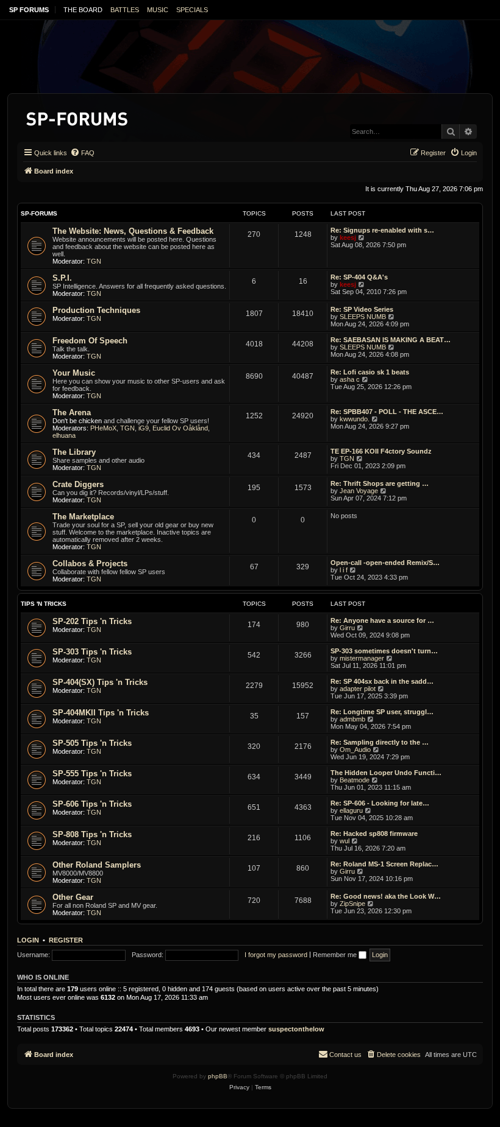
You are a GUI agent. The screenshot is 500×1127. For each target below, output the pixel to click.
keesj (348, 237)
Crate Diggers (78, 484)
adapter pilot (358, 688)
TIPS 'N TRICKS (43, 603)
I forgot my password (276, 954)
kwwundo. (355, 419)
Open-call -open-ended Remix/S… (385, 562)
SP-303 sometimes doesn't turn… (384, 651)
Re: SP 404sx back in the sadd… (382, 681)
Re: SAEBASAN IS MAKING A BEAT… (390, 339)
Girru (347, 627)
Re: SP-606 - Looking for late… (379, 803)
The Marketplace (83, 516)
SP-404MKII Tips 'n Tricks (100, 712)
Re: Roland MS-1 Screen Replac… (384, 864)
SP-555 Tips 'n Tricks (92, 773)
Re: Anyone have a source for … (382, 620)
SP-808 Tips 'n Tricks (92, 834)
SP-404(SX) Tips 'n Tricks (100, 682)
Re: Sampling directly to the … (379, 742)
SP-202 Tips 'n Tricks (92, 621)
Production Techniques (96, 310)
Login (28, 940)
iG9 (143, 428)
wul (344, 840)
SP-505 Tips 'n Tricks (92, 743)
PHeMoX (103, 428)
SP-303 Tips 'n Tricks (92, 651)
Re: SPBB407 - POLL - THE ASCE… (386, 411)
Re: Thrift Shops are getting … (379, 483)
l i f (344, 570)
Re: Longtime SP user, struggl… (382, 711)
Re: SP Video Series (361, 309)
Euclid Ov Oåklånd (180, 428)
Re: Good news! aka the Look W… (385, 896)
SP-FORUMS (39, 213)
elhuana (64, 435)
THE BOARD (82, 9)
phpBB (217, 1076)
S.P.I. (62, 278)
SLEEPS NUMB (363, 316)
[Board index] (77, 116)
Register (66, 940)
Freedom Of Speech (89, 340)
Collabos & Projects (89, 563)
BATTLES (124, 9)
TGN (94, 261)
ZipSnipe (352, 903)
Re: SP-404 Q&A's (359, 277)
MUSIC (157, 9)
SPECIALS (192, 9)
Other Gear (72, 897)
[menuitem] (82, 153)
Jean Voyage (359, 490)
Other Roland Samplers (96, 864)
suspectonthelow (296, 1029)
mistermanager (362, 658)
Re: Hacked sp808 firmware (374, 833)
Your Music (73, 372)
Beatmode (355, 780)
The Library (74, 452)
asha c (350, 379)
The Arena (71, 412)
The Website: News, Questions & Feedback (132, 231)
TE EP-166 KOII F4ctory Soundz (381, 451)
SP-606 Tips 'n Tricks (92, 804)
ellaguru (351, 810)
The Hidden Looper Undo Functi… (385, 772)
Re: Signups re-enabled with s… (382, 230)
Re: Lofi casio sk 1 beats (369, 372)
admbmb (352, 719)
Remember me (336, 954)
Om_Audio (355, 749)
